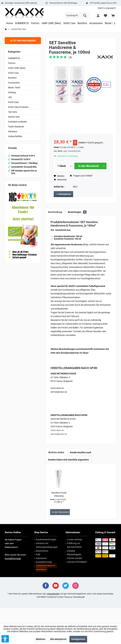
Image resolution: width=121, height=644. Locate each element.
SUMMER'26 (14, 58)
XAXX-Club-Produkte (18, 107)
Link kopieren (64, 194)
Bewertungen (76, 212)
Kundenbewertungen (46, 539)
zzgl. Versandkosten (72, 151)
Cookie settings (74, 539)
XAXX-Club (13, 102)
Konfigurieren (78, 639)
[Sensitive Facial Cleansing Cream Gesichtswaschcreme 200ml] (58, 479)
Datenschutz (42, 551)
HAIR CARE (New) (17, 68)
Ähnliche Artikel (56, 452)
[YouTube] (55, 585)
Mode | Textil (14, 87)
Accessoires (14, 82)
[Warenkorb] (113, 15)
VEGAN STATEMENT (77, 562)
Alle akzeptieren (58, 639)
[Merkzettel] (105, 15)
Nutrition (12, 78)
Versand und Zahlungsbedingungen (47, 545)
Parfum (11, 63)
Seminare (12, 131)
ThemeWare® (78, 597)
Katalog (12, 92)
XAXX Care (13, 73)
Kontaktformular (13, 558)
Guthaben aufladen (17, 121)
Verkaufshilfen (15, 136)
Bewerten (62, 179)
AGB (38, 554)
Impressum (41, 558)
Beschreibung (55, 212)
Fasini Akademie (16, 126)
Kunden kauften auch (80, 452)
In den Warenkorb (88, 166)
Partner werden (74, 558)
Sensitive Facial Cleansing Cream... (58, 494)
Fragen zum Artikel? (82, 175)
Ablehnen (40, 639)
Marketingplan (74, 554)
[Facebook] (46, 585)
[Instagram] (75, 585)
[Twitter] (65, 585)
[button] (5, 638)
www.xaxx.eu (57, 430)
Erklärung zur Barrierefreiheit (74, 545)
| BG (10, 97)
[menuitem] (113, 15)
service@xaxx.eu (59, 434)
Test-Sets (12, 112)
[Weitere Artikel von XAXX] (105, 57)
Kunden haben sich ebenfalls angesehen (68, 459)
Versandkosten (53, 594)
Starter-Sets (14, 117)
